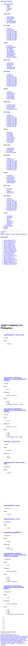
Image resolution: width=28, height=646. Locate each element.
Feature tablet (10, 64)
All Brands (9, 45)
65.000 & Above (11, 39)
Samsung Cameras (11, 181)
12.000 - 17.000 (12, 31)
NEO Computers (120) (9, 258)
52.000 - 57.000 (12, 37)
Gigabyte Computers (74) (10, 251)
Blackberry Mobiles (12, 57)
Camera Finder (10, 148)
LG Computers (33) (8, 254)
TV (8, 11)
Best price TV (10, 192)
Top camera (10, 150)
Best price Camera (11, 152)
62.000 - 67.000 (12, 38)
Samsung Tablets (11, 93)
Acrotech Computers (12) (10, 241)
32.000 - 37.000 (12, 34)
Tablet (8, 6)
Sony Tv (9, 220)
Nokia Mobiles (10, 52)
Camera (9, 9)
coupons (6, 227)
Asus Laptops (10, 136)
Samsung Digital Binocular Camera (9, 637)
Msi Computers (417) (9, 257)
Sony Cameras (10, 179)
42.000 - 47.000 (12, 35)
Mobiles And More (8, 4)
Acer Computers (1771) (9, 240)
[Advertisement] (14, 280)
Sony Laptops (10, 140)
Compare (3, 644)
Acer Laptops (10, 142)
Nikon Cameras (11, 178)
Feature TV (10, 191)
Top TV (9, 190)
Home (2, 234)
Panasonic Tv (10, 223)
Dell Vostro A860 (22, 637)
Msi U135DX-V (9, 642)
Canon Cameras (11, 176)
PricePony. (12, 643)
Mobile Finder (10, 17)
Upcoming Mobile (11, 21)
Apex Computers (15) (9, 244)
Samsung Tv (10, 221)
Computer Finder (11, 104)
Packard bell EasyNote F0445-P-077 (10, 639)
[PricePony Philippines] (7, 1)
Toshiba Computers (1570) (10, 262)
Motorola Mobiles (11, 54)
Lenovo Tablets (10, 98)
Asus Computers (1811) (9, 245)
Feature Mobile (10, 18)
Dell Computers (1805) (9, 247)
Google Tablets (10, 97)
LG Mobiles (10, 48)
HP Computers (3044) (9, 252)
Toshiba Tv (9, 217)
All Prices (9, 28)
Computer (9, 8)
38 (4, 628)
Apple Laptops (10, 139)
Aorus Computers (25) (9, 243)
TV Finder (9, 188)
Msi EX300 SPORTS (18, 642)
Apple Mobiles (10, 50)
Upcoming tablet (11, 68)
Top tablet (9, 65)
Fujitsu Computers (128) (10, 248)
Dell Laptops (10, 135)
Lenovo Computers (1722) (10, 255)
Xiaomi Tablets (10, 96)
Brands (5, 228)
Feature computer (11, 106)
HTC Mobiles (10, 51)
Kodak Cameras (11, 182)
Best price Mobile (11, 22)
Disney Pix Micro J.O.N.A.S (8, 636)
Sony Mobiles (10, 55)
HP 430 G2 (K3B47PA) (21, 636)
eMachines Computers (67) (10, 264)
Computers (7, 234)
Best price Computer (12, 109)
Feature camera (10, 149)
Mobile (8, 5)
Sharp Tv (9, 224)
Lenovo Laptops (11, 137)
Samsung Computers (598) (10, 259)
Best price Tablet (11, 67)
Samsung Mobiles (11, 47)
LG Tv (8, 218)
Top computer (10, 107)
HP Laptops (10, 133)
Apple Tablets (10, 94)
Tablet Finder (10, 63)
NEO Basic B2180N (8, 640)
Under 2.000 (10, 30)
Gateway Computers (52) (10, 250)
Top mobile (9, 19)
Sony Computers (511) (9, 261)
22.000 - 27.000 (12, 32)
